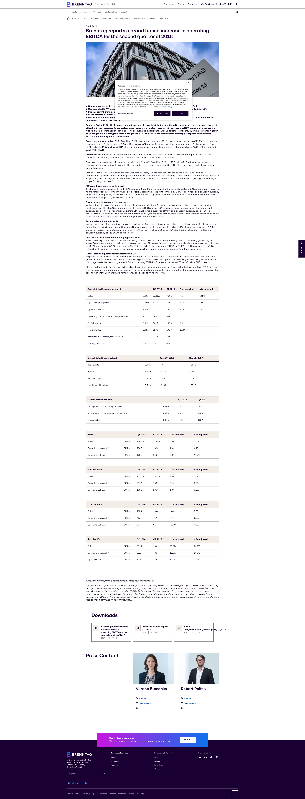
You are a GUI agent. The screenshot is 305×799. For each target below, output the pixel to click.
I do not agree (162, 113)
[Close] (188, 82)
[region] (153, 100)
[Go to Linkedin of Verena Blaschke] (137, 708)
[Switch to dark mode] (237, 4)
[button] (301, 243)
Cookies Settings (126, 113)
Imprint (132, 794)
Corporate (192, 4)
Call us (142, 699)
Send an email (145, 703)
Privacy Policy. (167, 107)
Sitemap (140, 794)
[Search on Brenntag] (236, 12)
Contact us (169, 4)
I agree (180, 113)
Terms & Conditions (118, 794)
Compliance (102, 794)
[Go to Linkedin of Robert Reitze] (182, 708)
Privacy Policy (88, 794)
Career (181, 4)
